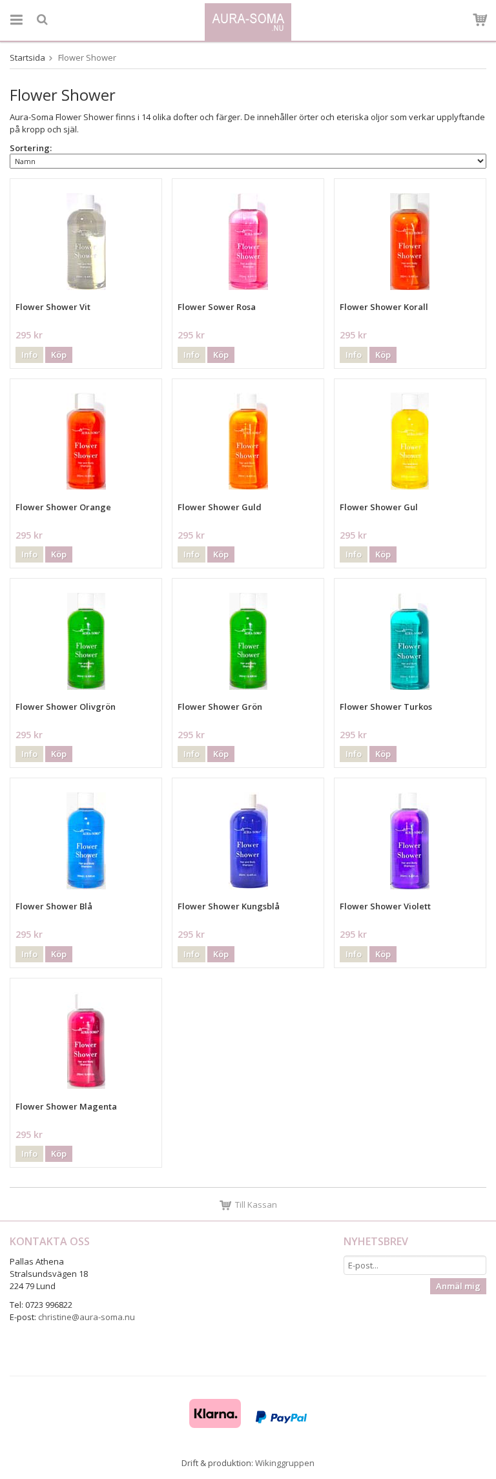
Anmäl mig (458, 1286)
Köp (59, 354)
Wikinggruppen (285, 1463)
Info (29, 354)
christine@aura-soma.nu (86, 1317)
